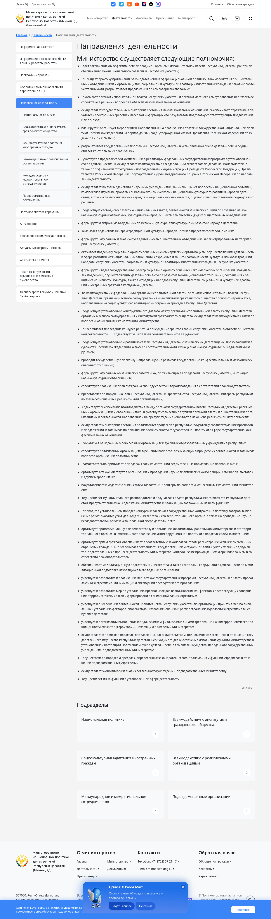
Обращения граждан (240, 4)
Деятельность (122, 18)
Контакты (217, 4)
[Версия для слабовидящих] (224, 18)
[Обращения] (237, 18)
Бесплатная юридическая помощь (43, 236)
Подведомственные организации (36, 198)
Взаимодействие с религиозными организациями (45, 161)
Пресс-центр (165, 18)
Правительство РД (43, 4)
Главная (21, 35)
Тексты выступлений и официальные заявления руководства (36, 276)
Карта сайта (207, 876)
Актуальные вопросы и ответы (40, 248)
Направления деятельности (39, 103)
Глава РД (22, 4)
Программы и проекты (34, 75)
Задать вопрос (122, 906)
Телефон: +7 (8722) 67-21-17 (157, 861)
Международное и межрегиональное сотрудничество (35, 179)
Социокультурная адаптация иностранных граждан (42, 145)
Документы (144, 18)
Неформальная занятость (37, 47)
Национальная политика (39, 115)
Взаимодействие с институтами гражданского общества (44, 129)
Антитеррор (186, 18)
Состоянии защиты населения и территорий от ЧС (41, 89)
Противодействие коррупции (39, 212)
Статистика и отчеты (34, 260)
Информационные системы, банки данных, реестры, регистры (43, 61)
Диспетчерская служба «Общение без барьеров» (43, 294)
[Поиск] (211, 18)
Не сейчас (145, 906)
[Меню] (249, 18)
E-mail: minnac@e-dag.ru (155, 869)
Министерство (97, 18)
